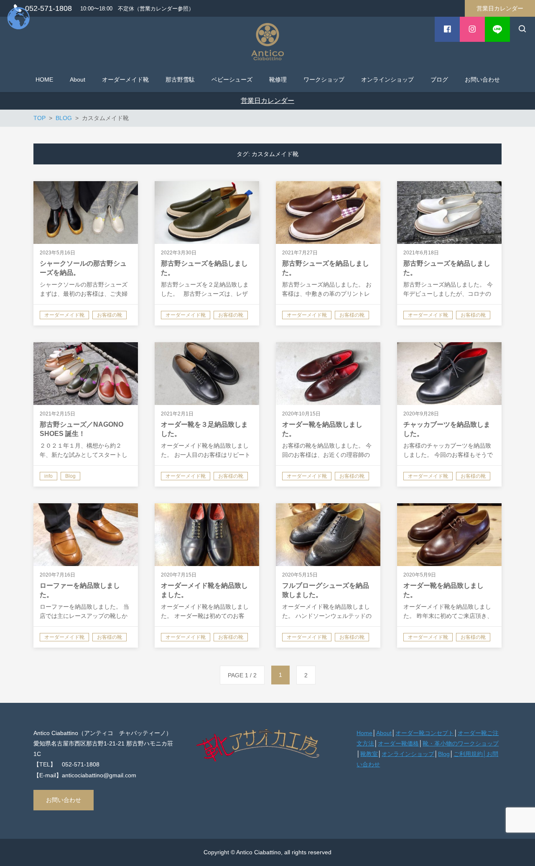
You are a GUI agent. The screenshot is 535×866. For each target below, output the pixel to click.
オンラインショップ (408, 754)
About (384, 733)
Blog (444, 754)
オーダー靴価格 (398, 743)
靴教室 (369, 754)
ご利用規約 (468, 754)
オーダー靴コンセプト (424, 733)
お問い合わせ (63, 800)
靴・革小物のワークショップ (461, 743)
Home (364, 733)
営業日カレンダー (499, 8)
